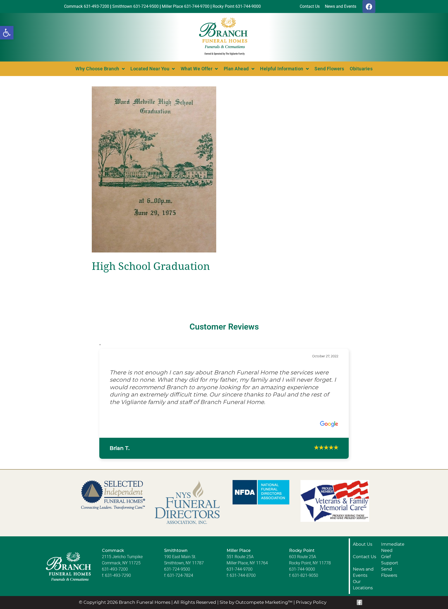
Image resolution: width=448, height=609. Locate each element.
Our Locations (363, 577)
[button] (6, 32)
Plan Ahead (236, 68)
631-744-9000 (302, 561)
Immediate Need (392, 539)
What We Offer (197, 68)
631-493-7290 (118, 567)
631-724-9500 (177, 561)
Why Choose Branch (97, 68)
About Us (362, 536)
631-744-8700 (243, 567)
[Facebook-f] (359, 595)
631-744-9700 (240, 561)
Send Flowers (329, 68)
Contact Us (364, 548)
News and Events (363, 564)
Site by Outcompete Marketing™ (256, 594)
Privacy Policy (311, 594)
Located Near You (149, 68)
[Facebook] (368, 6)
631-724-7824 (180, 567)
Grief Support (389, 552)
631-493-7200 (115, 561)
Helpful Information (281, 68)
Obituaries (361, 68)
